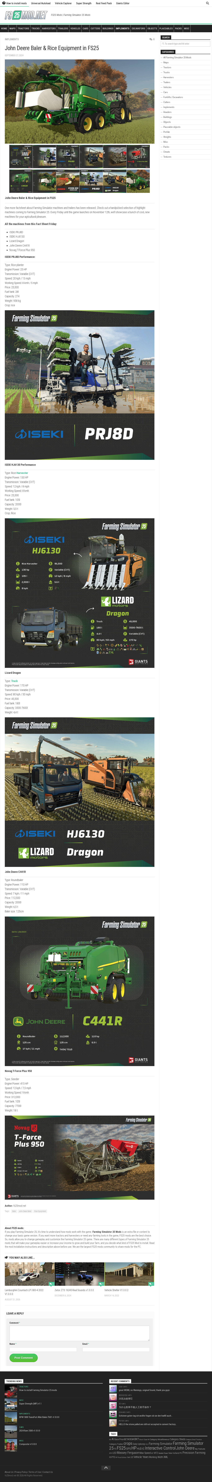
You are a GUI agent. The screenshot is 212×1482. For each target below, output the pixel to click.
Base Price (119, 1439)
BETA (126, 1439)
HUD (139, 1448)
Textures (167, 156)
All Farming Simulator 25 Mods (177, 57)
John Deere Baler (25, 1211)
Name (12, 1344)
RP (117, 1457)
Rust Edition (122, 1457)
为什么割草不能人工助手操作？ (135, 1407)
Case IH (146, 1439)
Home (4, 28)
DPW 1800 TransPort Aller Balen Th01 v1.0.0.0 (39, 1417)
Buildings (108, 28)
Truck (14, 681)
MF (152, 1453)
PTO (113, 1457)
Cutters (95, 28)
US (132, 1457)
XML (166, 1457)
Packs (178, 28)
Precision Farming (194, 1453)
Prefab (166, 132)
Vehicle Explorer (63, 3)
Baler (14, 1211)
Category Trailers (116, 1444)
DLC (147, 1444)
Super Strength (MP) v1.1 (30, 1403)
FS (115, 1449)
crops (128, 1443)
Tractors (23, 28)
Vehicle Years (141, 1457)
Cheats (166, 151)
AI (113, 1439)
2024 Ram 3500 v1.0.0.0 (29, 1430)
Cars (85, 28)
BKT (136, 1439)
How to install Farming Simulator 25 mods (38, 1390)
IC (143, 1448)
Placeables (166, 28)
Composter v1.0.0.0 (28, 1444)
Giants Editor (122, 3)
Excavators (138, 28)
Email (85, 1344)
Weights (167, 137)
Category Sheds (177, 1439)
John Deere (185, 1448)
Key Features (200, 1449)
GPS (128, 1448)
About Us (9, 1472)
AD (110, 1440)
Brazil (141, 1440)
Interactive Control (160, 1448)
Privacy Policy (21, 1472)
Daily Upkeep (139, 1444)
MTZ (156, 1453)
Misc (186, 28)
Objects (152, 28)
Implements (122, 28)
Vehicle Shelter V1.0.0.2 (116, 1290)
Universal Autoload (40, 3)
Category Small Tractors (194, 1440)
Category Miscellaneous (159, 1439)
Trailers (63, 28)
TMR (128, 1457)
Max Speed (145, 1452)
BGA (131, 1439)
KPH (110, 1453)
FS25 (121, 1448)
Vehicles (75, 28)
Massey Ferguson (128, 1453)
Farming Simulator (160, 1444)
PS (110, 1457)
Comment (14, 1323)
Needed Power (163, 1453)
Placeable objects (171, 127)
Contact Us (48, 1472)
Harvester (22, 473)
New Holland (174, 1453)
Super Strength (83, 3)
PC (181, 1453)
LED (114, 1452)
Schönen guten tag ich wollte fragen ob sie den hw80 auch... (146, 1415)
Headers (167, 112)
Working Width (156, 1457)
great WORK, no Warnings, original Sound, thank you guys (144, 1390)
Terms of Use (35, 1472)
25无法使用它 (126, 1398)
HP (133, 1448)
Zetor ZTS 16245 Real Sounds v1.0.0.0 (74, 1290)
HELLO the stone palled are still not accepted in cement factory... (148, 1424)
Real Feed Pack (104, 3)
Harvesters (49, 28)
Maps (12, 28)
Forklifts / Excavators (173, 97)
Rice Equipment (40, 1211)
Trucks (36, 28)
